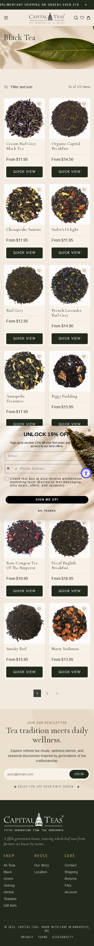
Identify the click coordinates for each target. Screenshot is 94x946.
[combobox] (11, 468)
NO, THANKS (47, 511)
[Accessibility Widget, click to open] (86, 473)
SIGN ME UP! (47, 499)
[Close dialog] (89, 430)
